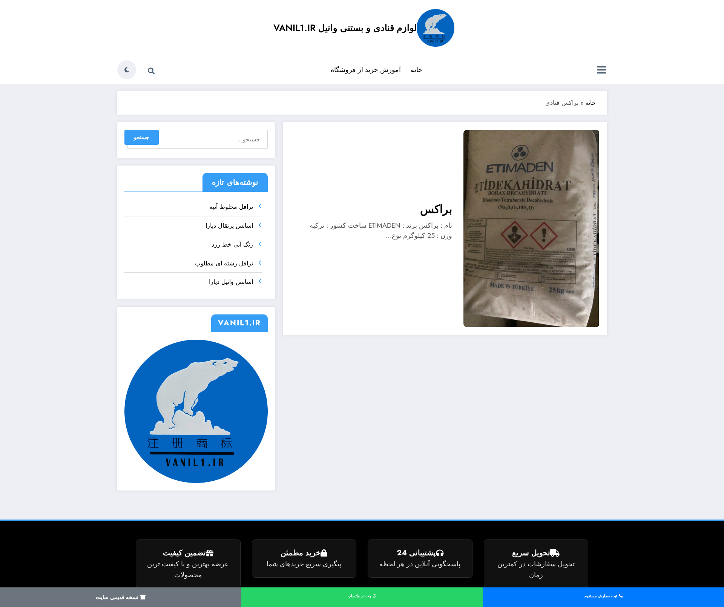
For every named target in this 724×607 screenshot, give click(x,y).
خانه (416, 70)
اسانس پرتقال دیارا (229, 225)
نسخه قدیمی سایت (118, 597)
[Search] (151, 70)
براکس (436, 209)
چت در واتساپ (360, 596)
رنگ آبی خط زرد (232, 244)
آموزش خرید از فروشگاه (366, 70)
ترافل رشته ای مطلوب (224, 263)
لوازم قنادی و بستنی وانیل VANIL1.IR (345, 27)
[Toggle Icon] (601, 70)
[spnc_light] (126, 69)
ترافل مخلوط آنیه (231, 206)
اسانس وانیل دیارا (231, 281)
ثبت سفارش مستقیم (601, 596)
